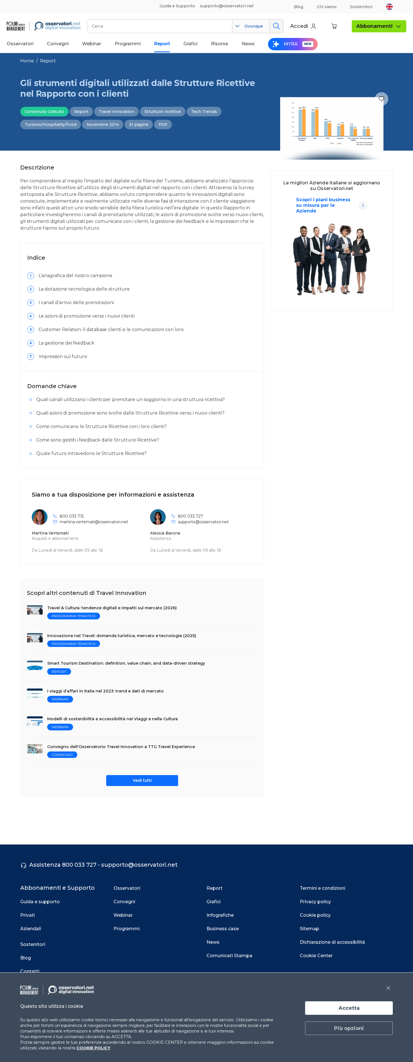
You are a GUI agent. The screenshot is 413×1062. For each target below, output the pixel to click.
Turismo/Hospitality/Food (50, 124)
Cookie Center (316, 955)
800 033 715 (72, 516)
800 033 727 (190, 516)
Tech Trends (204, 111)
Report (48, 61)
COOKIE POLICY (93, 1047)
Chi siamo (327, 6)
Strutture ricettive (162, 111)
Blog (298, 6)
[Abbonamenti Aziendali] (362, 205)
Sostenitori (361, 6)
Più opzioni (349, 1028)
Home (27, 61)
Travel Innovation (116, 111)
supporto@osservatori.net (203, 521)
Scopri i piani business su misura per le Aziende (323, 205)
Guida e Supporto (177, 5)
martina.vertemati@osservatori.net (94, 521)
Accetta (349, 1008)
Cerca (276, 26)
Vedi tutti (142, 780)
